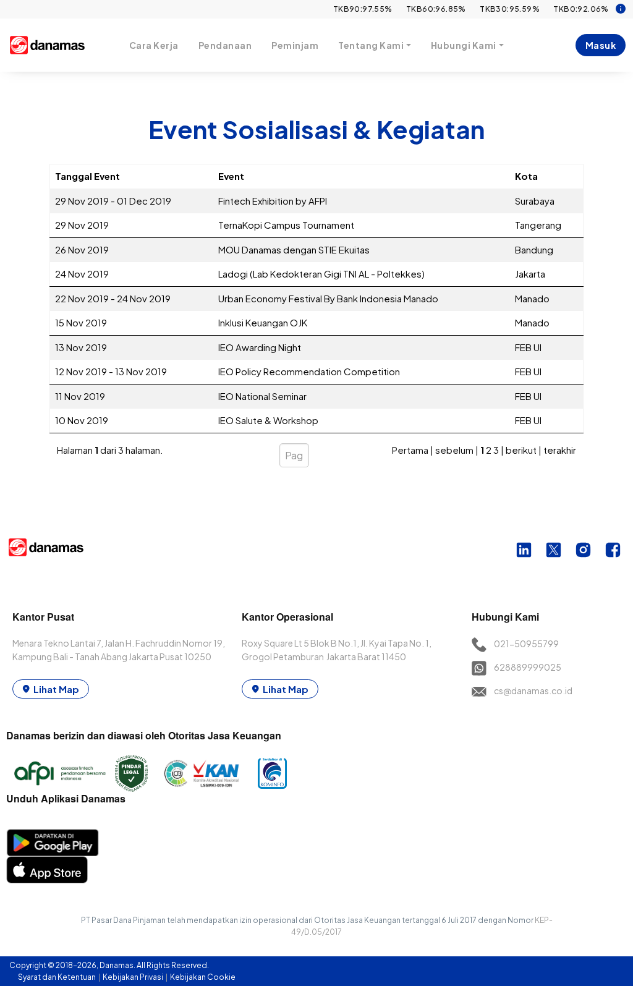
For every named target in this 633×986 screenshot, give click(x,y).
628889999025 (527, 667)
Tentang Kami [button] (371, 45)
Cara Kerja (154, 45)
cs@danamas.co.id (533, 690)
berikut (521, 450)
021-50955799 (526, 643)
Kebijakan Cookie (203, 977)
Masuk (600, 45)
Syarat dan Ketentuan (57, 977)
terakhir (559, 450)
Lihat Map (56, 689)
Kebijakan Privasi (133, 977)
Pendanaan (225, 45)
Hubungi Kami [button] (463, 45)
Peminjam (294, 45)
